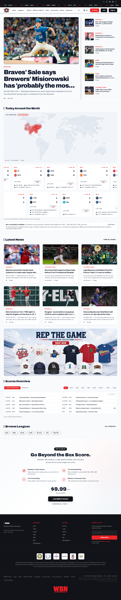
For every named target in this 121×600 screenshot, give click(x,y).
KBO (77, 390)
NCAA (22, 435)
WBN (7, 526)
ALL (66, 390)
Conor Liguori (48, 283)
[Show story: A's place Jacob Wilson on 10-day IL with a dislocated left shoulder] (42, 62)
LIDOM (64, 529)
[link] (44, 180)
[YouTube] (110, 1)
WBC (14, 435)
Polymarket (37, 221)
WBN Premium (106, 544)
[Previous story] (7, 41)
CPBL (108, 390)
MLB (13, 221)
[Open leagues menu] (25, 10)
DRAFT (101, 390)
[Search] (79, 10)
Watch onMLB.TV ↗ (85, 217)
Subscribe (104, 540)
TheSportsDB (22, 221)
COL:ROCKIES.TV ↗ (102, 188)
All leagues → (37, 546)
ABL (63, 540)
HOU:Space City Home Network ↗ (74, 188)
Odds (47, 10)
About (62, 10)
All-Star (39, 435)
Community (54, 10)
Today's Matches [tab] (12, 390)
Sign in (113, 10)
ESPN (15, 221)
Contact (73, 579)
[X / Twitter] (103, 1)
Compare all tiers (60, 506)
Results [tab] (25, 390)
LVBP (64, 532)
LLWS (114, 390)
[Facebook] (113, 1)
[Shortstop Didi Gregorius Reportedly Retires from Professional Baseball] (60, 266)
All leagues (111, 429)
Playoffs (56, 435)
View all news (110, 242)
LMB (88, 390)
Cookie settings (8, 583)
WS (47, 435)
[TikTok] (116, 1)
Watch (29, 10)
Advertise (69, 10)
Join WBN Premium (60, 501)
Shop (15, 579)
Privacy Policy (46, 579)
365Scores (19, 419)
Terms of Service (57, 579)
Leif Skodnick (86, 283)
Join (103, 10)
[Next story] (75, 41)
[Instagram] (106, 1)
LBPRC (64, 534)
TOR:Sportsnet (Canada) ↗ (55, 215)
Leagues (21, 10)
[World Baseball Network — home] (6, 10)
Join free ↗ (111, 227)
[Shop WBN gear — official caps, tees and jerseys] (60, 355)
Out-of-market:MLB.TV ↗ (48, 190)
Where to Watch (38, 10)
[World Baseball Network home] (60, 592)
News (14, 10)
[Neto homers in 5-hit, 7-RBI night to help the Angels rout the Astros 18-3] (22, 308)
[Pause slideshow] (48, 62)
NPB (83, 390)
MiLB (94, 390)
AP (6, 283)
